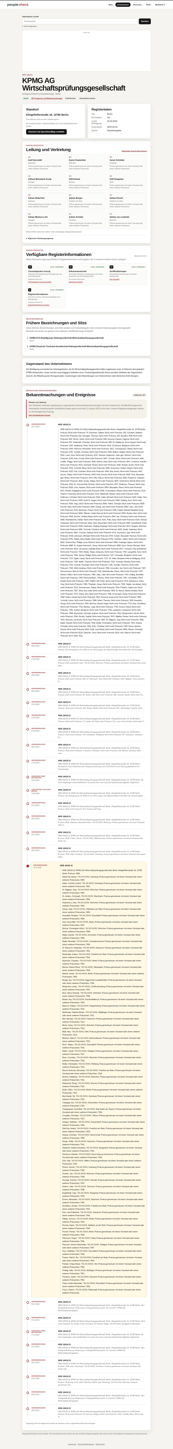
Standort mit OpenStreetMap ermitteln (46, 132)
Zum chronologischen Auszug (39, 415)
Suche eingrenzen (30, 26)
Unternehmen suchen (30, 17)
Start (111, 5)
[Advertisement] (86, 52)
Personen (137, 5)
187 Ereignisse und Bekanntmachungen (46, 98)
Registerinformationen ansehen (38, 305)
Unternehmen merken (87, 98)
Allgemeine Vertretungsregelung (40, 238)
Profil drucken (70, 98)
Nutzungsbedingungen (86, 1444)
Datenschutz (100, 1444)
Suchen (145, 21)
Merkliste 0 (160, 5)
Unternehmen (123, 5)
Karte (148, 5)
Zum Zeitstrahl (114, 279)
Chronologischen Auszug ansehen (39, 282)
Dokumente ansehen (76, 282)
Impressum (72, 1444)
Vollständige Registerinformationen (134, 151)
